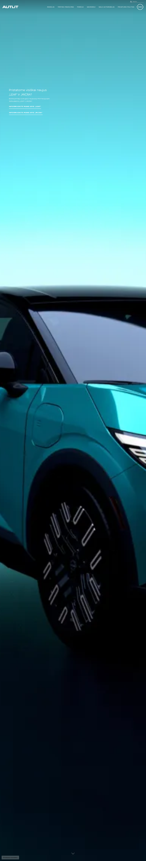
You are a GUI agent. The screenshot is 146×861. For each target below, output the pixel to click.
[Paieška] (131, 1)
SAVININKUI (91, 7)
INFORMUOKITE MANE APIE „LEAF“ (25, 106)
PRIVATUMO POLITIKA (126, 7)
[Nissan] (140, 7)
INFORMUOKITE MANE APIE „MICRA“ (26, 113)
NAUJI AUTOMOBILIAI (107, 7)
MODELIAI (51, 7)
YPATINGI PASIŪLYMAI (66, 7)
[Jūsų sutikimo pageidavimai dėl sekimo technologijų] (10, 857)
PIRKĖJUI (80, 7)
